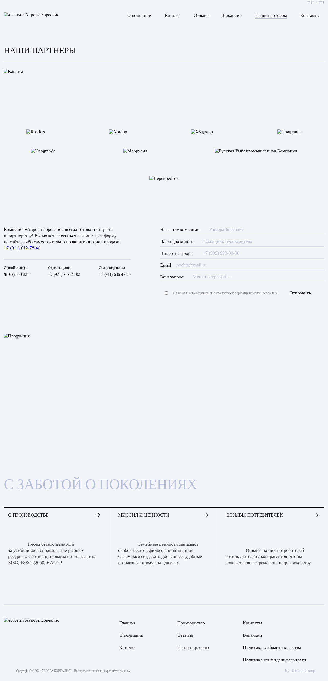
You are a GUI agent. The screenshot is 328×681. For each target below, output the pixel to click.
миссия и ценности (143, 515)
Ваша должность (176, 241)
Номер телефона (176, 253)
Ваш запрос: (172, 276)
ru (311, 3)
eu (321, 3)
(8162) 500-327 (16, 274)
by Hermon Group (300, 670)
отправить (202, 293)
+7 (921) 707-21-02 (64, 274)
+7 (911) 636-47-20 (115, 274)
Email (165, 265)
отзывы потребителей (254, 515)
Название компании (180, 229)
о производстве (28, 515)
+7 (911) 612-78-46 (22, 247)
